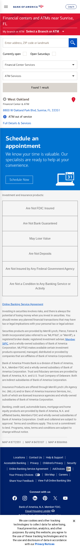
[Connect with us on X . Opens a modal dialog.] (55, 498)
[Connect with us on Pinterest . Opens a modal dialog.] (45, 498)
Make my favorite (4, 99)
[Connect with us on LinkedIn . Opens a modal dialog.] (35, 498)
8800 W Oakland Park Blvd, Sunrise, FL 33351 (31, 110)
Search (73, 42)
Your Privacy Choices (21, 474)
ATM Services (13, 76)
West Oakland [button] (18, 99)
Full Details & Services (17, 123)
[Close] (74, 521)
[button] (6, 7)
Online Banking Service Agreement (22, 304)
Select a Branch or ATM (42, 31)
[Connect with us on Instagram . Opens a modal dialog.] (25, 498)
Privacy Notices (45, 544)
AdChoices (58, 468)
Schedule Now (19, 180)
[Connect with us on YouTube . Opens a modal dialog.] (65, 498)
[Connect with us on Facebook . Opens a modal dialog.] (14, 498)
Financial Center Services (20, 64)
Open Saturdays (40, 54)
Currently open (12, 54)
